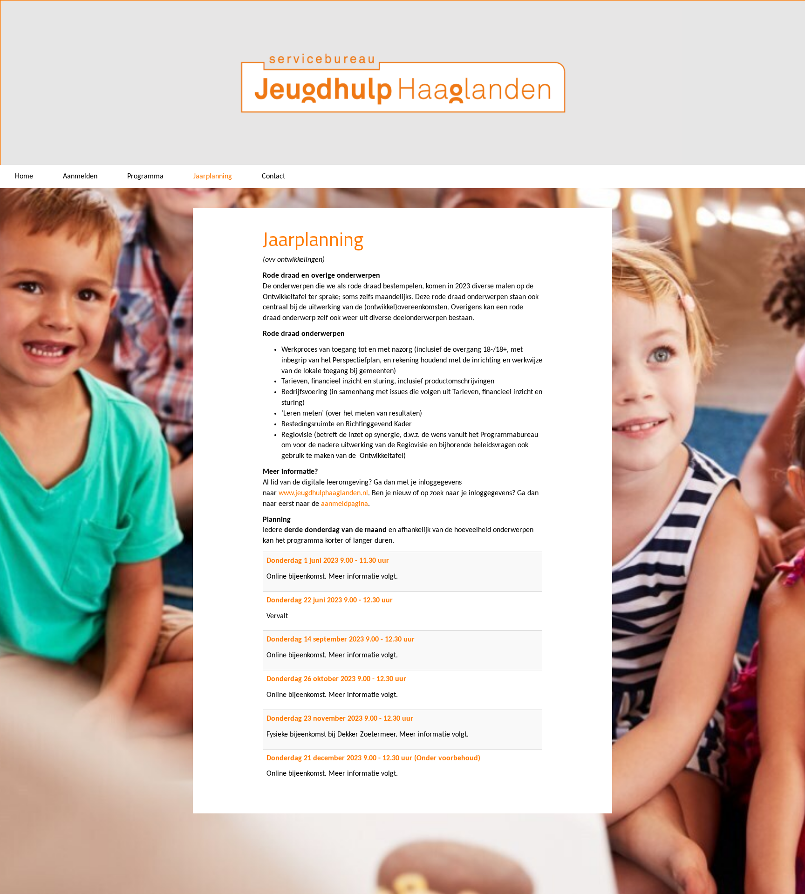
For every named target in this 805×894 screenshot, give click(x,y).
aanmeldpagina (344, 504)
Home (24, 176)
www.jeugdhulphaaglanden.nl (323, 493)
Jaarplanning (212, 176)
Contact (273, 176)
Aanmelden (80, 176)
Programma (145, 176)
